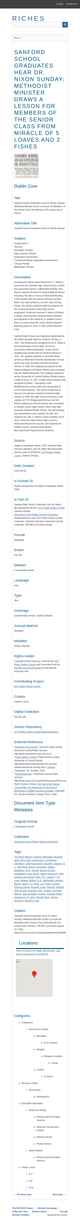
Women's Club (32, 900)
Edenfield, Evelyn (26, 867)
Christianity (50, 860)
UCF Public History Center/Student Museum (36, 732)
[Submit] (65, 25)
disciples (48, 863)
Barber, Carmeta (33, 857)
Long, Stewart (21, 880)
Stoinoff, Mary (43, 897)
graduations (20, 873)
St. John (31, 897)
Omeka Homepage (47, 1208)
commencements (34, 863)
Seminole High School (26, 747)
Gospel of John (47, 870)
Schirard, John (35, 890)
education (41, 867)
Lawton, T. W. (53, 877)
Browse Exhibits (20, 1215)
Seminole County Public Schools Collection (36, 514)
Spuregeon (19, 897)
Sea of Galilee (30, 894)
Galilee (51, 867)
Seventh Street (54, 894)
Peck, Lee (39, 884)
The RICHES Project (22, 1208)
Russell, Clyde (38, 887)
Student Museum (23, 774)
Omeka (63, 1215)
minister (59, 880)
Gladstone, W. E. (22, 870)
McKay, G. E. (35, 880)
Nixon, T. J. (27, 884)
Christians (19, 863)
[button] (34, 974)
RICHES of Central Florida (27, 668)
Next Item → (59, 1194)
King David (28, 877)
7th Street (19, 857)
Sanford (51, 887)
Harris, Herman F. (49, 873)
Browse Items (39, 1211)
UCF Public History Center (51, 508)
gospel (35, 870)
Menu (17, 38)
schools (47, 890)
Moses (17, 884)
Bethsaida (48, 857)
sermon (42, 894)
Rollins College (22, 887)
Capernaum (38, 860)
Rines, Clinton (52, 884)
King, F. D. (40, 877)
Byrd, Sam (25, 860)
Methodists (48, 880)
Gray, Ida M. (33, 873)
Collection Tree (20, 1211)
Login (60, 3)
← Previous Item (23, 1194)
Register (71, 3)
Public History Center (25, 757)
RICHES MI (20, 716)
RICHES (28, 18)
